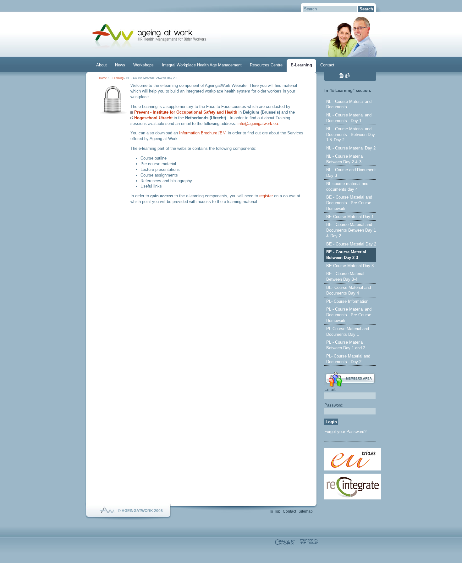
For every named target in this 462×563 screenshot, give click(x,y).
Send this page (347, 75)
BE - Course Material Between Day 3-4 (345, 276)
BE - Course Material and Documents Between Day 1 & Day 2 (351, 230)
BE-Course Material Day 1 (350, 216)
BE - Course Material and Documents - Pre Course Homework (349, 203)
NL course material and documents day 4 (347, 186)
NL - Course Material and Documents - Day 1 (348, 118)
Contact (327, 65)
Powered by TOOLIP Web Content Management (309, 541)
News (120, 65)
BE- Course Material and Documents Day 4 (348, 290)
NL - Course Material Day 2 (351, 148)
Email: (330, 389)
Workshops (143, 65)
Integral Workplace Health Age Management (202, 65)
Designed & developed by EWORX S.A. (285, 542)
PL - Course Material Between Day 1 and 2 (345, 345)
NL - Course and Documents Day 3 (352, 172)
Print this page (341, 75)
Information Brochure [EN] (203, 133)
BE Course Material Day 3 (350, 265)
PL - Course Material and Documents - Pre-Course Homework (348, 315)
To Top (274, 511)
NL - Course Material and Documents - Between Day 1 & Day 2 (350, 135)
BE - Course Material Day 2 (351, 244)
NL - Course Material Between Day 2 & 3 (345, 159)
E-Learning (301, 65)
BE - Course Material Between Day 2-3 (346, 255)
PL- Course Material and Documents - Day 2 (348, 359)
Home (103, 78)
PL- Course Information (347, 301)
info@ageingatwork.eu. (258, 123)
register (266, 196)
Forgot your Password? (345, 431)
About (101, 65)
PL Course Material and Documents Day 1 (347, 331)
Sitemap (306, 511)
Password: (334, 405)
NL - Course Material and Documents (348, 104)
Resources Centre (266, 65)
